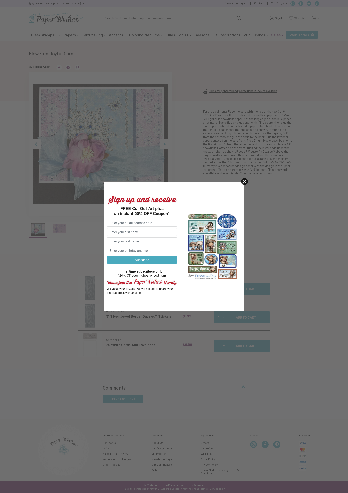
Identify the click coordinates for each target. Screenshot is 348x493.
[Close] (244, 181)
